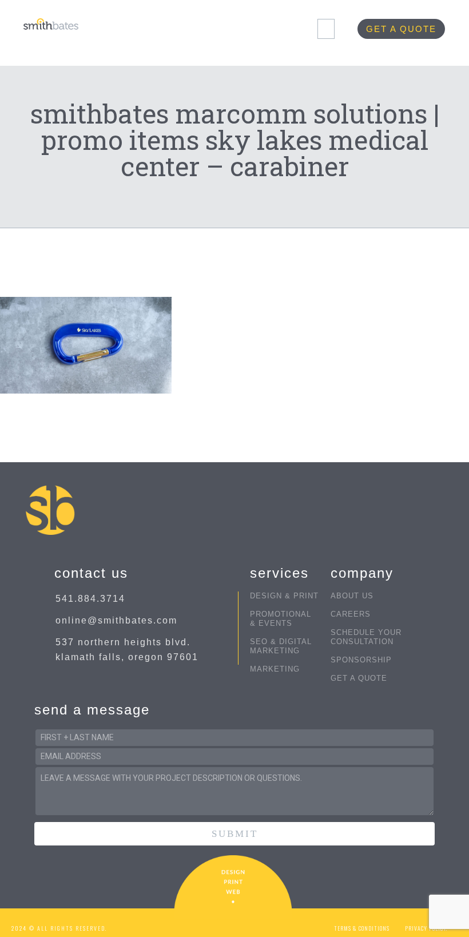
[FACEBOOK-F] (199, 923)
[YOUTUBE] (244, 923)
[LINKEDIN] (266, 923)
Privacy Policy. (426, 928)
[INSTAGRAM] (221, 923)
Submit (235, 833)
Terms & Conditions (361, 928)
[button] (326, 29)
